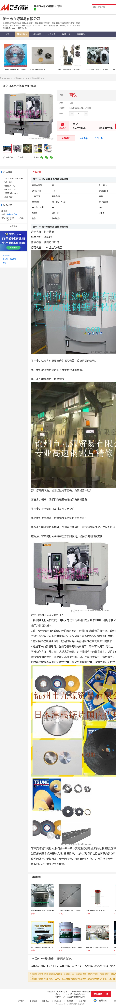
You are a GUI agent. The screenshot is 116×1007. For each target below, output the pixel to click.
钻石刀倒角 (76, 966)
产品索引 (6, 255)
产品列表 (8, 78)
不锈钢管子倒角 (101, 966)
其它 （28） (9, 197)
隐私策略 (70, 1001)
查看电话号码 (12, 214)
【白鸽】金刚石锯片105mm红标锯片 (17, 69)
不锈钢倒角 (88, 966)
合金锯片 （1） (10, 186)
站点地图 (57, 1001)
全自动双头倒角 (38, 966)
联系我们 (33, 1001)
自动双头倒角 (52, 966)
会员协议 (82, 1001)
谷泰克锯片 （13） (11, 193)
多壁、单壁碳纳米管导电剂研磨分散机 (72, 69)
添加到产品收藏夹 (9, 259)
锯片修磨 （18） (10, 189)
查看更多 (13, 226)
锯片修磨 (17, 78)
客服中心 (45, 1001)
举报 (21, 157)
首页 (1, 78)
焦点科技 (73, 1004)
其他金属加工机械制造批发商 (82, 991)
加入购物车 (85, 138)
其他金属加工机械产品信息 (57, 991)
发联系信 (66, 138)
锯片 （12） (9, 182)
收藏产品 (9, 157)
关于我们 (21, 1001)
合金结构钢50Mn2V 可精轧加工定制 (99, 69)
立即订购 (98, 138)
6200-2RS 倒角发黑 (37, 69)
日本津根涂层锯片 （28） (14, 178)
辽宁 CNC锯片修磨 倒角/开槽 (74, 994)
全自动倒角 (65, 966)
